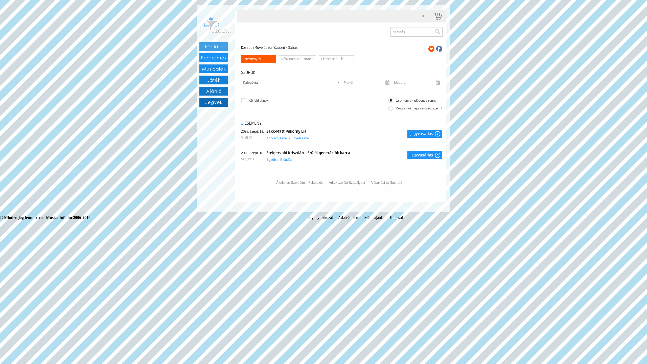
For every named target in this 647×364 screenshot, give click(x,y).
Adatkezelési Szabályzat (347, 183)
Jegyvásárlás (421, 133)
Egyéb (271, 160)
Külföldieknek (258, 100)
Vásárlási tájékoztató (386, 183)
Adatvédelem (348, 217)
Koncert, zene (276, 138)
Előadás (286, 160)
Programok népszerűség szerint (419, 108)
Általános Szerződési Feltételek (299, 183)
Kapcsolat (398, 217)
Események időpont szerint (416, 100)
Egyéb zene (300, 138)
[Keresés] (437, 32)
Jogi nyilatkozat (320, 217)
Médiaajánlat (374, 217)
